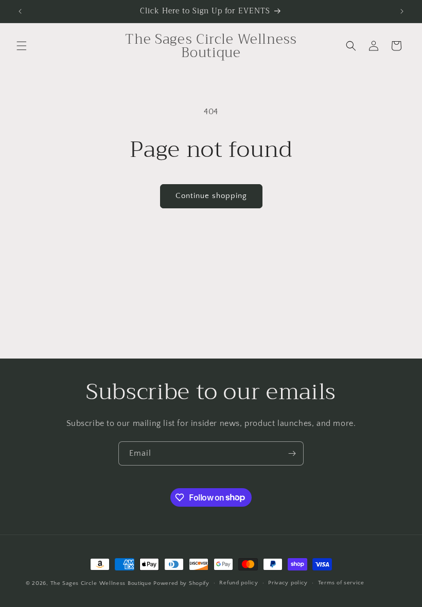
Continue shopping (211, 195)
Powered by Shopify (181, 583)
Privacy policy (288, 583)
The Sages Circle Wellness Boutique (101, 583)
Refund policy (238, 583)
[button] (21, 45)
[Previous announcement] (20, 11)
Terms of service (341, 583)
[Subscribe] (291, 453)
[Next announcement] (402, 11)
